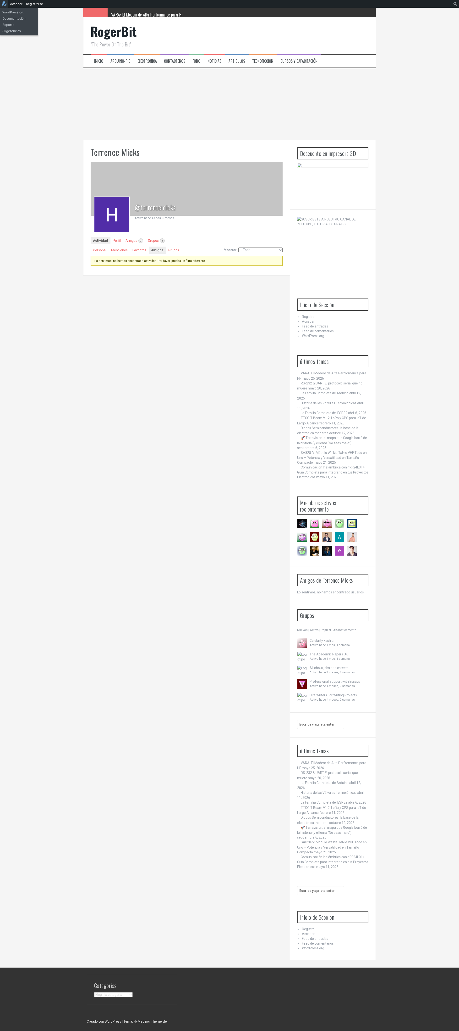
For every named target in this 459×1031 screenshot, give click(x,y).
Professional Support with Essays (335, 681)
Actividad (100, 240)
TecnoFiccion (262, 61)
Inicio (98, 61)
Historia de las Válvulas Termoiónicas (328, 403)
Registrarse (34, 4)
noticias (214, 61)
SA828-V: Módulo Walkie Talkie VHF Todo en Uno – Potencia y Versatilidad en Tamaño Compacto (332, 457)
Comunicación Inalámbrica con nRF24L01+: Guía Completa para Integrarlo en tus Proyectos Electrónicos (332, 472)
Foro (196, 61)
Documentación (14, 18)
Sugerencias (11, 31)
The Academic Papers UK (329, 654)
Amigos (134, 240)
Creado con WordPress (104, 1021)
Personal (99, 250)
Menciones (119, 250)
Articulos (237, 61)
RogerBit (114, 31)
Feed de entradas (315, 326)
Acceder (308, 321)
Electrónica (147, 61)
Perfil (117, 240)
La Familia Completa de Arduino (325, 393)
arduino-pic (120, 61)
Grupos (155, 240)
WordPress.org (313, 336)
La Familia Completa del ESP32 (324, 413)
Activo (314, 630)
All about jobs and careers (329, 668)
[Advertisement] (229, 104)
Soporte (8, 25)
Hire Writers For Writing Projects (333, 695)
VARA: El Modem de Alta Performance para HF (147, 14)
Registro (308, 317)
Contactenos (174, 61)
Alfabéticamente (344, 630)
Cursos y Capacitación (298, 61)
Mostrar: (231, 250)
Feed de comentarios (318, 331)
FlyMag (139, 1021)
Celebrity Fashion (322, 640)
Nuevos (302, 630)
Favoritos (139, 250)
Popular (326, 630)
